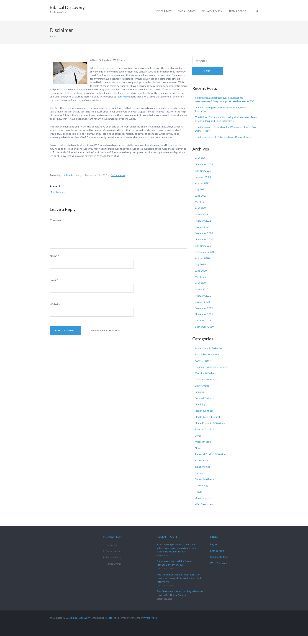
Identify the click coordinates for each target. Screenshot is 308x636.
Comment (56, 220)
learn (120, 96)
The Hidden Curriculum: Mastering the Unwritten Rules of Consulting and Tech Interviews (179, 578)
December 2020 (204, 233)
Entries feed (217, 550)
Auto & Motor (203, 360)
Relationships (202, 466)
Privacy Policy (212, 11)
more (126, 96)
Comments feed (219, 556)
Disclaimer (163, 11)
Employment (202, 385)
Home (53, 36)
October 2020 (203, 245)
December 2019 (204, 308)
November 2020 (204, 239)
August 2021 (202, 183)
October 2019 (203, 320)
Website (55, 304)
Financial (199, 391)
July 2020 (200, 264)
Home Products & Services (210, 423)
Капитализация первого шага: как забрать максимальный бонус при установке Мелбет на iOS (176, 548)
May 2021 (200, 201)
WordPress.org (218, 563)
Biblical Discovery (80, 617)
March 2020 (201, 289)
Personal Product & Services (211, 454)
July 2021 (200, 189)
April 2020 (200, 283)
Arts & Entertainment (207, 354)
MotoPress (112, 617)
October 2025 (203, 170)
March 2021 (201, 214)
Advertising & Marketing (208, 348)
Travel (198, 491)
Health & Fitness (204, 410)
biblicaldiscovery (72, 175)
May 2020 (200, 276)
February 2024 (203, 176)
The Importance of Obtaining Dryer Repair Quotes (223, 136)
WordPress (150, 617)
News (198, 447)
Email (53, 280)
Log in (213, 544)
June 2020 (201, 270)
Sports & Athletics (205, 479)
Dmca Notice (186, 11)
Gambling (200, 404)
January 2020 (202, 301)
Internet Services (205, 429)
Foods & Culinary (204, 398)
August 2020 (202, 258)
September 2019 (204, 326)
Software (200, 472)
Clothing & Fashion (205, 373)
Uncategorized (203, 497)
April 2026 (200, 158)
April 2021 (200, 208)
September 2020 (204, 251)
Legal (198, 435)
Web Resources (204, 504)
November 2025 (204, 164)
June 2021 (201, 195)
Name (53, 255)
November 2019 (204, 314)
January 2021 (202, 226)
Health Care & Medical (207, 416)
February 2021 (203, 220)
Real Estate (201, 460)
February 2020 (203, 295)
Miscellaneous (58, 191)
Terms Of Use (237, 11)
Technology (201, 485)
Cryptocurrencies (205, 379)
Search (207, 70)
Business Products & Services (211, 366)
